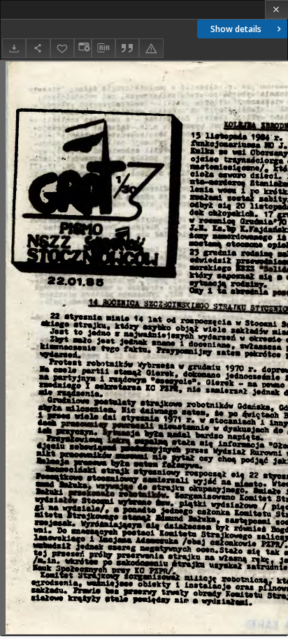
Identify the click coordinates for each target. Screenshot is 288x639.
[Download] (14, 47)
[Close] (276, 9)
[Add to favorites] (62, 47)
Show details (235, 29)
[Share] (38, 47)
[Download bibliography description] (103, 48)
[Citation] (127, 47)
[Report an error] (151, 47)
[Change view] (82, 47)
